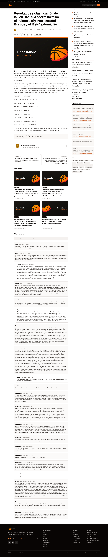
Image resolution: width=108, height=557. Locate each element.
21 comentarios (57, 29)
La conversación (83, 1)
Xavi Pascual (82, 165)
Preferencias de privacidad (94, 552)
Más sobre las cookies (79, 552)
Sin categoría (76, 534)
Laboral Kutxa (75, 165)
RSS (88, 1)
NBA (30, 5)
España (74, 162)
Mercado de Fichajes (92, 532)
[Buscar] (98, 5)
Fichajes (34, 5)
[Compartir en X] (24, 34)
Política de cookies (69, 552)
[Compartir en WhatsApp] (21, 34)
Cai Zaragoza (89, 165)
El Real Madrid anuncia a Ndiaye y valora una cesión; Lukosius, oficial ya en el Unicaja (84, 28)
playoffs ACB (75, 167)
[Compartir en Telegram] (31, 34)
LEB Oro (20, 10)
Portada (15, 10)
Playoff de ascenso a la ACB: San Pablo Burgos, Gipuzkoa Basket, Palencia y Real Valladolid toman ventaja (54, 221)
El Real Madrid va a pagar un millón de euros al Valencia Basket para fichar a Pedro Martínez (82, 64)
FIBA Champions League (93, 540)
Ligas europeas (76, 538)
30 (25, 228)
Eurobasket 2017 (77, 542)
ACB (19, 5)
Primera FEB (90, 542)
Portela (80, 171)
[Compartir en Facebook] (28, 34)
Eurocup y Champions (92, 538)
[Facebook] (13, 542)
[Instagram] (16, 542)
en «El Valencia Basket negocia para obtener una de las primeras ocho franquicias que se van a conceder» (83, 120)
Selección (41, 5)
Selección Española (91, 534)
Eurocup (56, 5)
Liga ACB (75, 530)
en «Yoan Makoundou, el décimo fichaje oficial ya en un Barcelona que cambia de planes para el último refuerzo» (83, 111)
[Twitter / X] (9, 542)
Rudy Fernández (76, 169)
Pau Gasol (81, 167)
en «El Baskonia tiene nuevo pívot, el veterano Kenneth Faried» (83, 144)
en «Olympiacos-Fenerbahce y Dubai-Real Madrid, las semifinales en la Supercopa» (83, 153)
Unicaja (86, 160)
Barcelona (81, 160)
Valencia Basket (88, 167)
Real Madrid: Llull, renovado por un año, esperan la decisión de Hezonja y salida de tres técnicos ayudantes (82, 91)
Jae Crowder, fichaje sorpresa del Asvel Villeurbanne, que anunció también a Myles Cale (83, 53)
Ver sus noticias (61, 145)
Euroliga (24, 5)
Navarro (87, 169)
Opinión (62, 5)
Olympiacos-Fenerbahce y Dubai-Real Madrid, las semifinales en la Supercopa (84, 35)
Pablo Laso (86, 162)
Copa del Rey (48, 5)
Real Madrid (75, 160)
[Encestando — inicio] (12, 5)
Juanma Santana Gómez (21, 29)
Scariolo (82, 169)
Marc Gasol (75, 171)
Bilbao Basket (80, 162)
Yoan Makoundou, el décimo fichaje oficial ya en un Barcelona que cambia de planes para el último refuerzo (84, 20)
